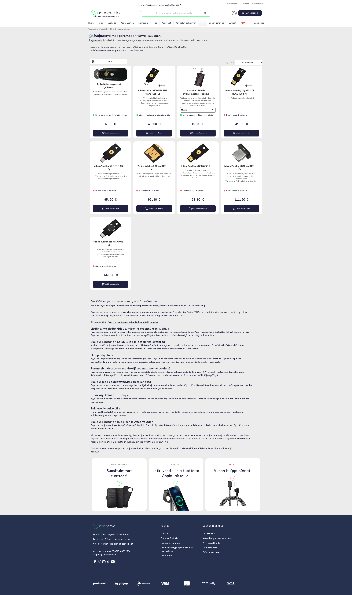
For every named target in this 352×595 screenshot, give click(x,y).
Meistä (164, 534)
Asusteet (166, 23)
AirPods (112, 23)
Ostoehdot (209, 534)
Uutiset (232, 23)
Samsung (143, 23)
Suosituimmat (216, 23)
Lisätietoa (259, 23)
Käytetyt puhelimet (186, 23)
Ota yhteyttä (210, 548)
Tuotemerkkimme (170, 543)
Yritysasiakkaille (211, 543)
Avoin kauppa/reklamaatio (217, 538)
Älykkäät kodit (105, 29)
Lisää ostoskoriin (112, 133)
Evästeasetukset (212, 552)
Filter (110, 62)
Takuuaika (166, 556)
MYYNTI (245, 23)
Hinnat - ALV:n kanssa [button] (252, 4)
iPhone (91, 23)
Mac (155, 23)
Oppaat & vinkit (169, 538)
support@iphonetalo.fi (104, 555)
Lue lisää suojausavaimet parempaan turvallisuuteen (116, 50)
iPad (101, 23)
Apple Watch (127, 23)
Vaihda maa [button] (232, 4)
